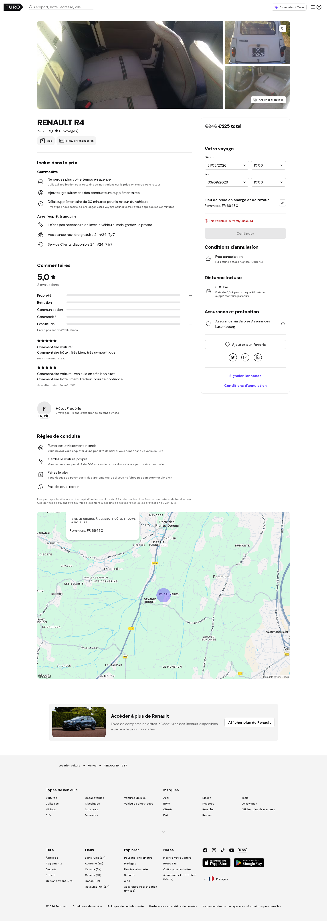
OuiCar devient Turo (59, 880)
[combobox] (62, 7)
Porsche (208, 809)
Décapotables (94, 797)
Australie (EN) (94, 863)
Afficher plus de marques (258, 809)
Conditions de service (87, 906)
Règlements (54, 863)
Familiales (91, 815)
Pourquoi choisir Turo (138, 857)
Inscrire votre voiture (177, 857)
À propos (52, 857)
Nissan (206, 797)
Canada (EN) (93, 869)
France (92, 765)
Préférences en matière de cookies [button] (173, 906)
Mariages (130, 863)
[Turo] (13, 7)
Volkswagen (249, 803)
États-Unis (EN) (95, 857)
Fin (207, 174)
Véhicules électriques (138, 803)
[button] (62, 7)
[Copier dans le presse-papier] (258, 357)
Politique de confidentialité (126, 906)
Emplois (51, 869)
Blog (242, 850)
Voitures (51, 797)
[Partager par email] (245, 357)
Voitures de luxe (135, 797)
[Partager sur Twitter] (233, 357)
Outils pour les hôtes (177, 869)
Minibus (51, 809)
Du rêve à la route (136, 869)
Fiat (165, 815)
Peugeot (208, 803)
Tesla (245, 797)
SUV (48, 815)
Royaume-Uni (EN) (97, 886)
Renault (207, 815)
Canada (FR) (93, 875)
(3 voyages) (68, 131)
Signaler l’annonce (245, 376)
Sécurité (130, 875)
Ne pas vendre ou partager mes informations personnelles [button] (242, 906)
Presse (51, 875)
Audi (166, 797)
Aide (127, 880)
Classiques (92, 803)
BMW (166, 803)
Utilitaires (52, 803)
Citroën (168, 809)
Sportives (91, 809)
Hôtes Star (170, 863)
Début (209, 157)
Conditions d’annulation (245, 385)
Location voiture (70, 765)
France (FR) (92, 880)
